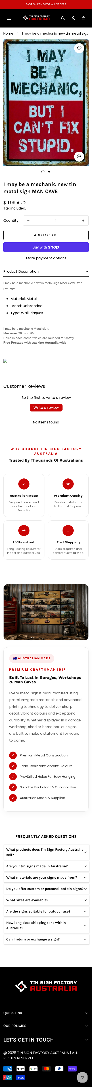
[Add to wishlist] (79, 48)
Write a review (46, 407)
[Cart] (83, 18)
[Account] (73, 18)
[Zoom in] (79, 157)
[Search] (63, 18)
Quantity (11, 220)
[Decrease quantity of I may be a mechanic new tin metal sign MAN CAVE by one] (28, 220)
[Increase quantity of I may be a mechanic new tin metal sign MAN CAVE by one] (83, 220)
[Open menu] (8, 18)
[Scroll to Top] (49, 1063)
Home (8, 33)
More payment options (46, 258)
